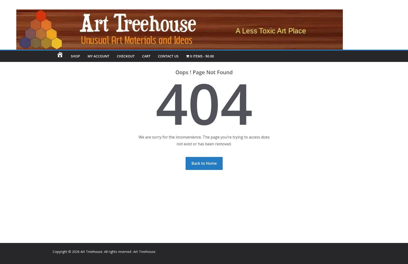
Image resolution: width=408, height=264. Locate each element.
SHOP (75, 56)
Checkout (126, 56)
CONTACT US (168, 56)
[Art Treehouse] (171, 12)
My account (98, 56)
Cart (146, 56)
